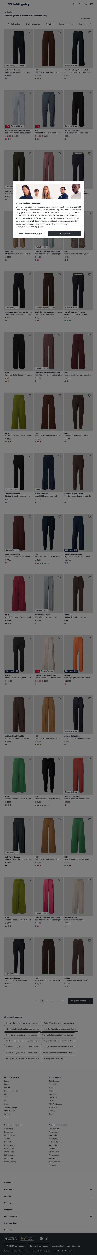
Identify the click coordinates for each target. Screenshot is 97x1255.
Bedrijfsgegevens (36, 227)
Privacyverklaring (22, 227)
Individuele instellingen (30, 234)
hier (57, 224)
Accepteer (65, 234)
